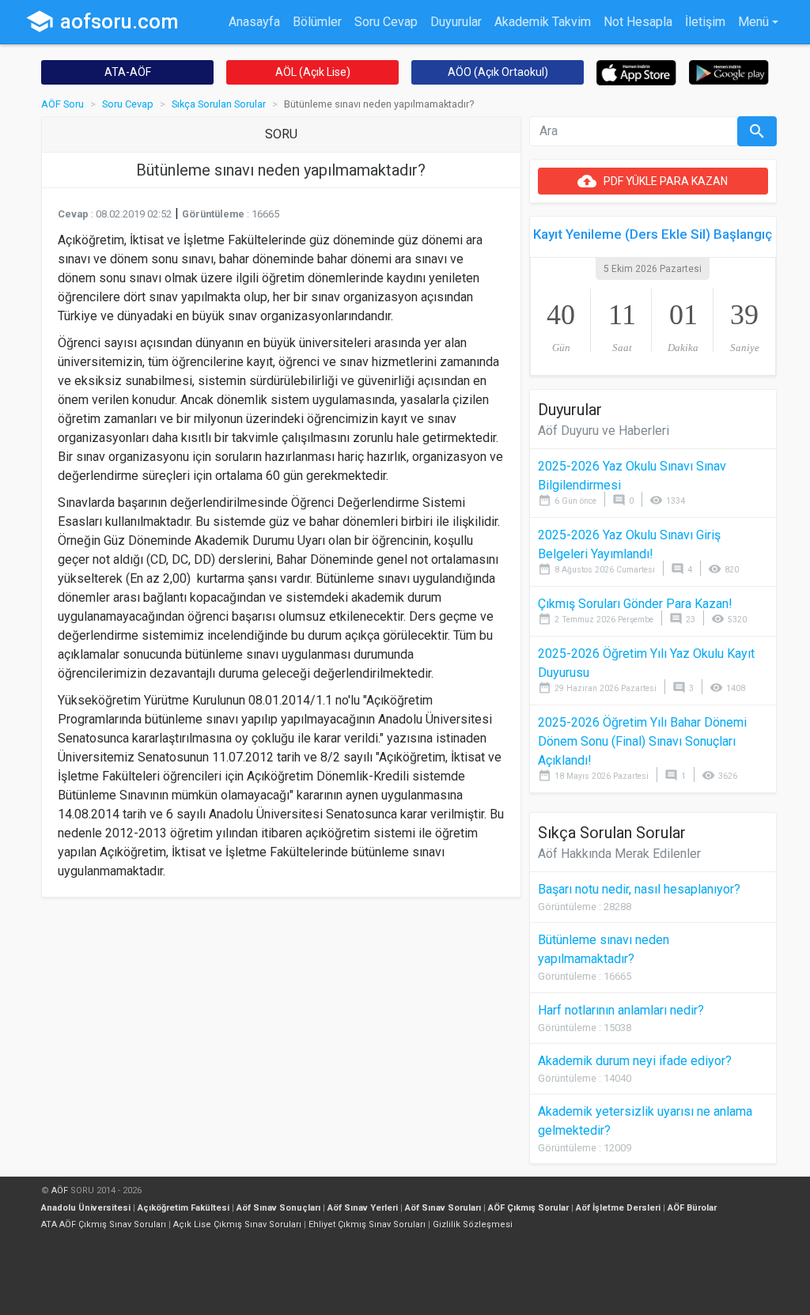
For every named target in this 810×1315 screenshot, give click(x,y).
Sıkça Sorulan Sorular (219, 104)
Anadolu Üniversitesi (86, 1208)
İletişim (705, 21)
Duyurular (456, 21)
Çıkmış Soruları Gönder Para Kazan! (635, 603)
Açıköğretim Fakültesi (183, 1208)
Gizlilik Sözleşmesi (473, 1224)
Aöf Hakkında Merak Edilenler (619, 853)
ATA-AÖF (127, 72)
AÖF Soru (62, 104)
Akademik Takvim (542, 21)
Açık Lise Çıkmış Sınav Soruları (237, 1224)
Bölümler (317, 21)
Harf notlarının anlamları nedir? (621, 1010)
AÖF (59, 1190)
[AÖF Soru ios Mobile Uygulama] (636, 71)
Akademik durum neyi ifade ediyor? (635, 1060)
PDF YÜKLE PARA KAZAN (652, 181)
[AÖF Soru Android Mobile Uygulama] (729, 71)
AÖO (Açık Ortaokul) (498, 72)
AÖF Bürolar (692, 1208)
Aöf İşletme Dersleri (618, 1208)
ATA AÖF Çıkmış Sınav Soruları (103, 1224)
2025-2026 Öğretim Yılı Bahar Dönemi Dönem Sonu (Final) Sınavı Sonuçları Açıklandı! (642, 741)
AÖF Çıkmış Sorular (528, 1208)
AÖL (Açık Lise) (312, 72)
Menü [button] (753, 21)
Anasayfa (254, 21)
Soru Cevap (386, 21)
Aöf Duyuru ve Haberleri (603, 430)
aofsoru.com (102, 21)
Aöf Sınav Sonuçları (278, 1208)
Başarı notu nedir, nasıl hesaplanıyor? (639, 889)
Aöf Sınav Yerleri (362, 1208)
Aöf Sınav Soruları (443, 1208)
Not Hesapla (638, 21)
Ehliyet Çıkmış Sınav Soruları (367, 1224)
